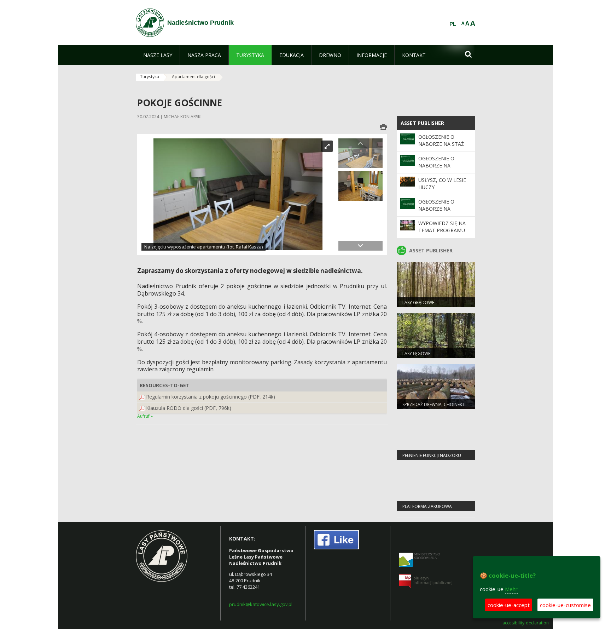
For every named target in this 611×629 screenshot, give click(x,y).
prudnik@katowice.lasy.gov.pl (260, 604)
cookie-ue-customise (565, 604)
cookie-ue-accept (509, 604)
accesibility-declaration (525, 623)
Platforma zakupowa (427, 506)
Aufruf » (145, 416)
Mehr (511, 589)
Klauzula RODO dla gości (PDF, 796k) (188, 408)
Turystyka (149, 77)
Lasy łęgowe (416, 353)
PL (452, 24)
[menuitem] (158, 55)
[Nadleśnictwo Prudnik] (150, 22)
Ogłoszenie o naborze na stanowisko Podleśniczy (436, 212)
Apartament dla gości (193, 77)
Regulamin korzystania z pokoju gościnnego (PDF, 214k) (210, 396)
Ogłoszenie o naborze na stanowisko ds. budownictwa (439, 169)
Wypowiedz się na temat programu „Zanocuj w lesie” (442, 230)
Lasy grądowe (418, 302)
